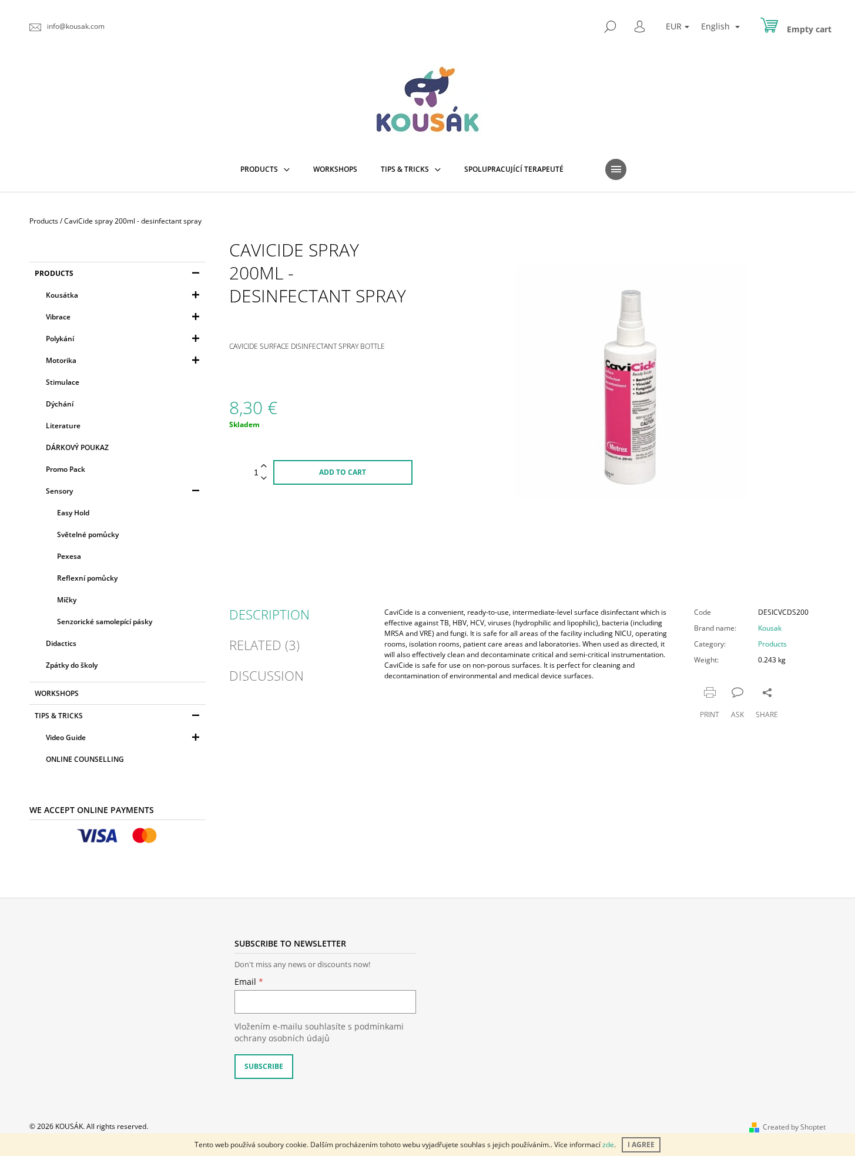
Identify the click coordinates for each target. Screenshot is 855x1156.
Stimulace (62, 382)
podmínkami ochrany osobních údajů (319, 1032)
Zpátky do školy (72, 665)
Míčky (66, 600)
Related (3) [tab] (264, 645)
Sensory (59, 491)
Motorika (61, 360)
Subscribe (263, 1066)
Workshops (57, 693)
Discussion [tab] (266, 675)
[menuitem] (265, 169)
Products (54, 273)
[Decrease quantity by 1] (264, 478)
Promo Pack (65, 469)
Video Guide (66, 737)
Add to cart (342, 472)
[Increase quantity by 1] (264, 466)
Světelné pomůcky (88, 534)
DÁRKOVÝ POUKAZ (77, 447)
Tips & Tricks (59, 716)
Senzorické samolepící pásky (104, 622)
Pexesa (69, 556)
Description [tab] (269, 614)
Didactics (61, 643)
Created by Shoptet (794, 1127)
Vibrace (58, 317)
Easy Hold (73, 513)
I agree (641, 1145)
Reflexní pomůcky (87, 578)
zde (608, 1145)
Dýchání (59, 404)
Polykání (60, 339)
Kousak (770, 628)
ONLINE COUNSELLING (85, 759)
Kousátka (62, 295)
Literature (63, 426)
